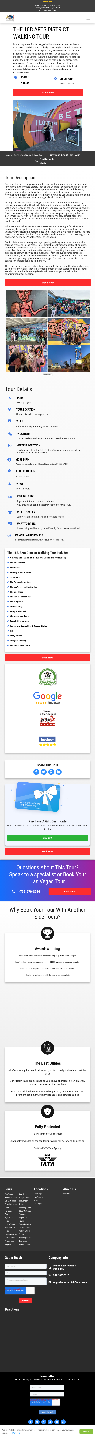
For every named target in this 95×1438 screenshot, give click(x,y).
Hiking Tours (10, 1224)
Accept (86, 1431)
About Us (66, 1194)
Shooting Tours (25, 1207)
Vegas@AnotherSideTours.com (70, 1282)
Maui (58, 8)
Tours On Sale (24, 1228)
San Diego (50, 8)
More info (16, 1433)
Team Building (25, 1224)
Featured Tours (11, 1198)
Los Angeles (40, 8)
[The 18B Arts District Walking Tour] (47, 125)
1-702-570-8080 (28, 892)
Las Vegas (38, 1204)
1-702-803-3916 (61, 1275)
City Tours (9, 1194)
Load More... (47, 374)
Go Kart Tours (10, 1201)
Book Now (48, 92)
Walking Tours (25, 1238)
